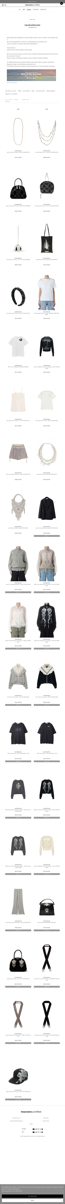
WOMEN (29, 9)
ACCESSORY (40, 91)
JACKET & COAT (10, 91)
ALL (20, 9)
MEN (24, 9)
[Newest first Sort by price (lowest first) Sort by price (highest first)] (11, 101)
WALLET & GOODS (11, 94)
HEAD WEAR (51, 91)
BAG (33, 91)
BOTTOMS (26, 91)
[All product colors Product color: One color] (28, 99)
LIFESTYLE (43, 9)
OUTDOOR (36, 9)
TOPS (19, 91)
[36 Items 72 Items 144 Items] (17, 99)
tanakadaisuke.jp (33, 27)
